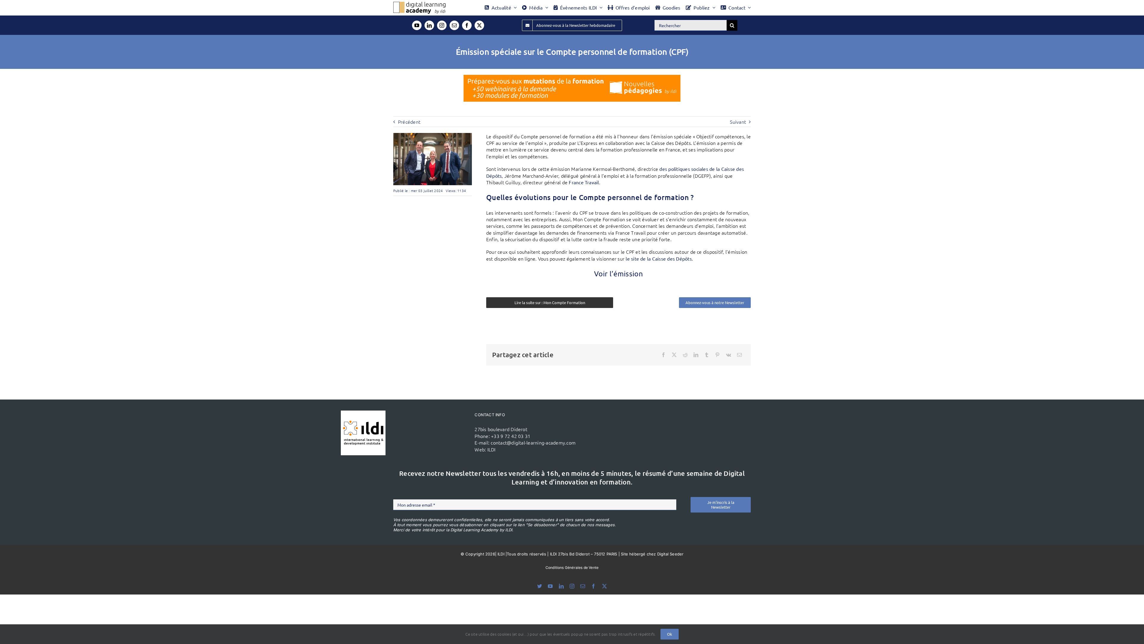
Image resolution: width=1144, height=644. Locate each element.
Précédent (409, 121)
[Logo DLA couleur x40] (419, 4)
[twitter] (479, 25)
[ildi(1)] (363, 413)
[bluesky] (539, 586)
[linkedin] (429, 25)
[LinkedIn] (696, 355)
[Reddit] (685, 355)
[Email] (739, 355)
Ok (669, 634)
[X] (674, 355)
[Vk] (728, 355)
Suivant (738, 121)
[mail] (454, 25)
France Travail (584, 182)
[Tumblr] (706, 355)
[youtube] (417, 25)
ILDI (491, 449)
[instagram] (442, 25)
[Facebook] (663, 355)
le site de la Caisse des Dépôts (658, 258)
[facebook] (467, 25)
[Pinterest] (717, 355)
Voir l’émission (618, 273)
